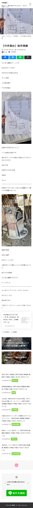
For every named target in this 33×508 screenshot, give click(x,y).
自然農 (14, 332)
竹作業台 (13, 52)
